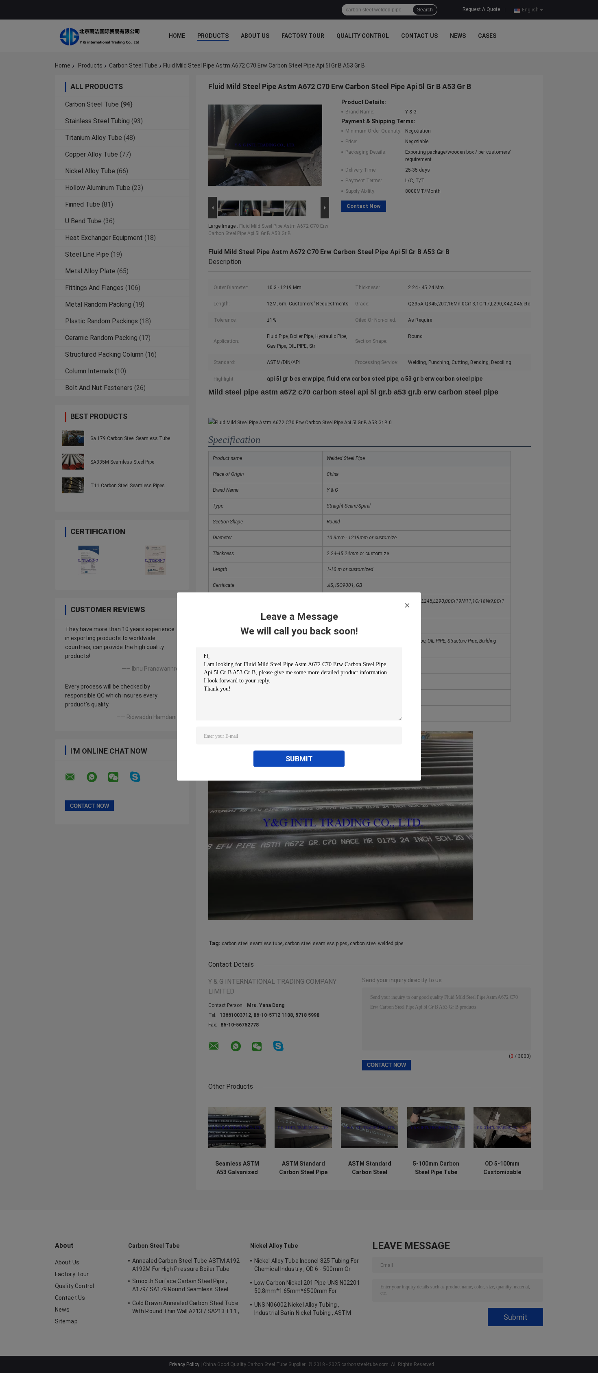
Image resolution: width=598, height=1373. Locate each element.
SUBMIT (299, 758)
